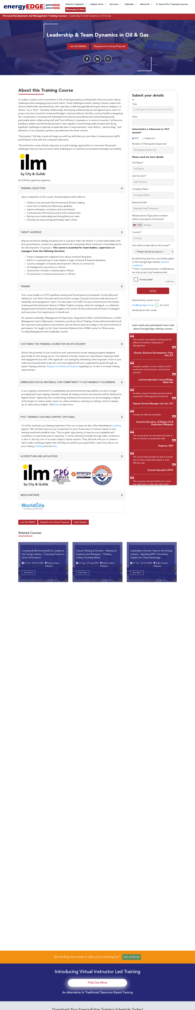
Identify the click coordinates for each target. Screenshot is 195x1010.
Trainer (25, 286)
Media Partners (30, 495)
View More (28, 573)
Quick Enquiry (80, 522)
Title (134, 104)
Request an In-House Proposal (109, 46)
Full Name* (137, 163)
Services (114, 4)
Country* (136, 232)
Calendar (129, 4)
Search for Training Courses (173, 4)
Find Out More (97, 982)
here (56, 405)
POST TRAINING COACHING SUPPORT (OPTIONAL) (48, 417)
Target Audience (31, 232)
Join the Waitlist (78, 46)
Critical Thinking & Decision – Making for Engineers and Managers (96, 554)
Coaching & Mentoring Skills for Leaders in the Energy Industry (43, 554)
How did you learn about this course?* (151, 245)
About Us (145, 4)
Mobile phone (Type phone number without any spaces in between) (150, 217)
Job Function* (139, 176)
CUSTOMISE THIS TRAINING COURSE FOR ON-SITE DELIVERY (53, 344)
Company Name (140, 189)
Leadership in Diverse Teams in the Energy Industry (151, 554)
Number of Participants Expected (149, 144)
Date (134, 117)
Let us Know (131, 957)
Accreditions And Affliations (39, 456)
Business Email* (139, 203)
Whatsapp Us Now (75, 10)
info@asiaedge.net (141, 305)
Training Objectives (33, 188)
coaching (116, 426)
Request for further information (62, 366)
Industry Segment (75, 4)
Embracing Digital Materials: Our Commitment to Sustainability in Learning (68, 382)
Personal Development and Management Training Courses (35, 16)
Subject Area (96, 4)
